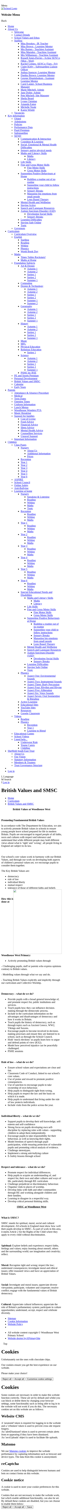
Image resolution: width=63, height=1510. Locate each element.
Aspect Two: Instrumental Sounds (44, 681)
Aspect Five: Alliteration (39, 690)
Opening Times (22, 401)
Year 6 (24, 476)
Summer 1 (32, 280)
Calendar (18, 384)
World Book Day (29, 251)
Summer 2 (32, 303)
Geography (26, 306)
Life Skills (26, 162)
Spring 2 (31, 277)
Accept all (19, 1379)
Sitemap (12, 1318)
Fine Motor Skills (36, 167)
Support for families (24, 416)
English (18, 237)
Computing (26, 283)
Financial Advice (29, 424)
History (24, 323)
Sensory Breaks (35, 190)
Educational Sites (29, 704)
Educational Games (24, 733)
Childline (25, 748)
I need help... (20, 739)
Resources (26, 710)
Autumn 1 (32, 268)
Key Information (16, 115)
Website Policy (15, 1324)
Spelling (25, 240)
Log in (11, 771)
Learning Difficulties (31, 219)
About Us (13, 29)
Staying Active (28, 205)
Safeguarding (21, 133)
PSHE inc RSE (28, 372)
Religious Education (31, 349)
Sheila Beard (27, 98)
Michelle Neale (28, 107)
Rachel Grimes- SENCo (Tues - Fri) (39, 63)
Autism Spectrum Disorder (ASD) (38, 211)
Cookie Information (18, 1321)
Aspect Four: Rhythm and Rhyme (44, 687)
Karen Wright (28, 110)
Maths (30, 156)
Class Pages (20, 445)
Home (11, 26)
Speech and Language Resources (37, 208)
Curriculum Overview (25, 234)
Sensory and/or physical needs (36, 150)
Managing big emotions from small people (46, 640)
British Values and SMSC (27, 381)
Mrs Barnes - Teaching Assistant (37, 49)
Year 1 (24, 462)
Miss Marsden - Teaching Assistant (38, 52)
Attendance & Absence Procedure (31, 393)
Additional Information (39, 453)
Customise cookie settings (39, 1379)
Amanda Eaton (28, 104)
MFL (23, 343)
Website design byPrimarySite (24, 1338)
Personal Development (25, 378)
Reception (26, 459)
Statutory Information (25, 759)
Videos (17, 716)
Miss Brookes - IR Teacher (34, 43)
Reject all (7, 1379)
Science (25, 355)
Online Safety (21, 485)
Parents (11, 390)
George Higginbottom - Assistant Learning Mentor (37, 79)
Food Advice (27, 421)
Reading (25, 242)
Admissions (20, 121)
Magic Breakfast (22, 413)
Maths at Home (28, 260)
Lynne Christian (29, 101)
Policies (18, 124)
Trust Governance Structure (28, 765)
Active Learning (29, 701)
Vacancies (19, 112)
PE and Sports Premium (26, 375)
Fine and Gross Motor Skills (35, 164)
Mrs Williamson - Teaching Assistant (39, 55)
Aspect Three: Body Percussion (43, 684)
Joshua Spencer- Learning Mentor (38, 72)
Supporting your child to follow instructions (46, 631)
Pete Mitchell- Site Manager (35, 95)
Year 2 (24, 465)
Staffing (18, 40)
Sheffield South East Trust (21, 751)
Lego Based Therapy (38, 199)
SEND (17, 136)
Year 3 (24, 468)
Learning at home (23, 491)
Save (29, 1507)
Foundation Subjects (24, 263)
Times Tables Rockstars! (33, 257)
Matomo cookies (17, 1451)
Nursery (25, 447)
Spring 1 (31, 274)
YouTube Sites (28, 707)
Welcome (19, 32)
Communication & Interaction (36, 138)
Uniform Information (25, 404)
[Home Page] (9, 8)
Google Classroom (30, 713)
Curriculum (13, 231)
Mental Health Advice (32, 430)
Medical (18, 395)
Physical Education (30, 346)
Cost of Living (28, 419)
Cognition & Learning (32, 141)
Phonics (25, 248)
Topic (23, 225)
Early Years (20, 387)
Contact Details (22, 35)
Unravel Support (29, 436)
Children (12, 442)
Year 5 (24, 473)
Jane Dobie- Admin (31, 92)
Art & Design (28, 265)
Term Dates (20, 398)
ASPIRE (18, 479)
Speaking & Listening (38, 496)
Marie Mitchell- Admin (32, 89)
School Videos (21, 736)
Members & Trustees (24, 762)
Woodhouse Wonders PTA (28, 410)
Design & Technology (32, 286)
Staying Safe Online (31, 222)
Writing (24, 245)
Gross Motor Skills (36, 170)
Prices (30, 456)
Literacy (31, 159)
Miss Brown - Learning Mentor (37, 46)
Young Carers (28, 745)
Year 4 (24, 470)
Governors (19, 228)
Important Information (25, 439)
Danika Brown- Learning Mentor (38, 75)
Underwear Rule (29, 742)
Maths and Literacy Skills (34, 153)
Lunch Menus (21, 407)
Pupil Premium (21, 130)
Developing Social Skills (39, 214)
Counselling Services (31, 433)
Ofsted (17, 118)
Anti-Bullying (21, 488)
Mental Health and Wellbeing (36, 202)
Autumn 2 (32, 271)
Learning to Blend (36, 730)
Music (24, 341)
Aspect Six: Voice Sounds (40, 693)
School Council (22, 482)
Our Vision (20, 756)
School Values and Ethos (27, 37)
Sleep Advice (27, 427)
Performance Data (23, 127)
